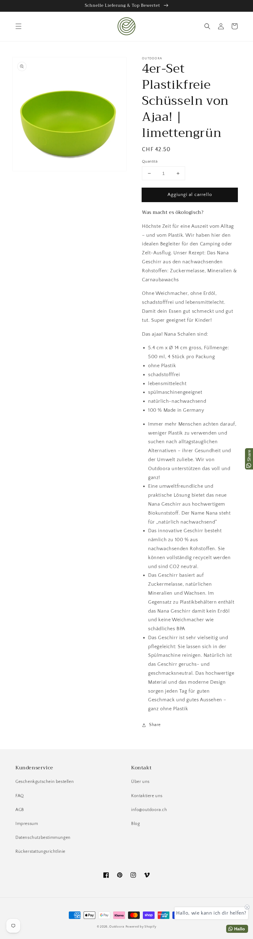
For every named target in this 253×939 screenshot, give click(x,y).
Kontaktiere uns (147, 795)
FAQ (19, 795)
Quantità (149, 161)
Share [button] (155, 724)
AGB (19, 809)
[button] (18, 26)
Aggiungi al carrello (190, 194)
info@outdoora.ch (149, 809)
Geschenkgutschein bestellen (44, 781)
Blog (135, 823)
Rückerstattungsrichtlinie (40, 851)
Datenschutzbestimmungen (43, 837)
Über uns (140, 781)
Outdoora (116, 926)
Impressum (26, 823)
